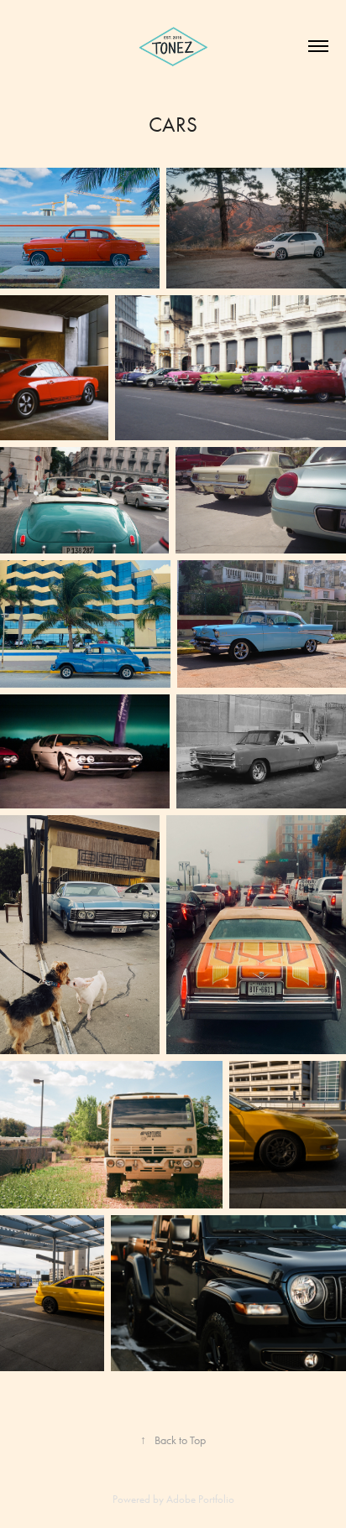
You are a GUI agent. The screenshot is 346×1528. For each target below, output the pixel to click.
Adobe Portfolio (200, 1499)
